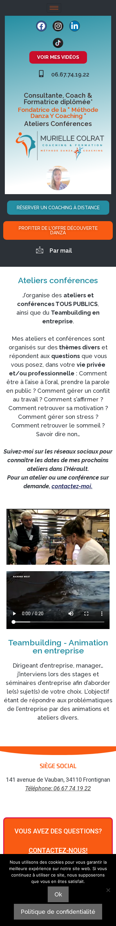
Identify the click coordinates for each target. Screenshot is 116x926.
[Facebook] (41, 26)
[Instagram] (58, 26)
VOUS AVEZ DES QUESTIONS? (58, 831)
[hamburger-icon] (54, 8)
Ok (58, 894)
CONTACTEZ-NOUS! (58, 850)
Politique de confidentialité (58, 911)
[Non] (108, 890)
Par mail (61, 250)
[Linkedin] (74, 26)
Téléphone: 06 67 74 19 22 (58, 788)
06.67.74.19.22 (70, 74)
